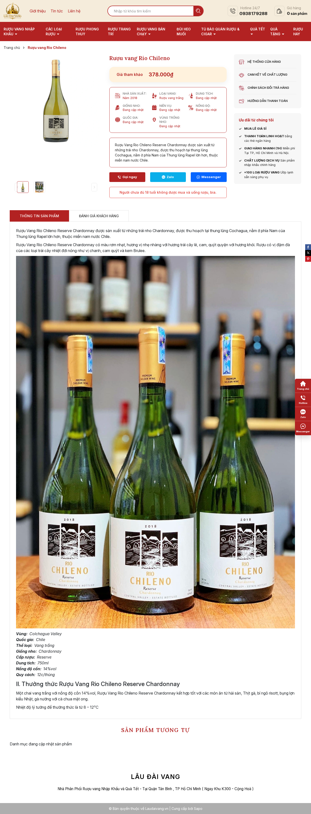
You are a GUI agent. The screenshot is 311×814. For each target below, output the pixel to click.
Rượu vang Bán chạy (151, 31)
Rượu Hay (298, 31)
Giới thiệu (38, 11)
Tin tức (57, 11)
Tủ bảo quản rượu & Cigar (220, 31)
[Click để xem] (56, 100)
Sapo (198, 808)
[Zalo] (168, 177)
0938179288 (253, 13)
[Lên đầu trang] (302, 805)
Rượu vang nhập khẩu (19, 31)
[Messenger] (209, 177)
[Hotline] (127, 177)
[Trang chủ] (303, 386)
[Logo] (12, 10)
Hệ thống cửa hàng (264, 61)
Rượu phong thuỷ (87, 31)
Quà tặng (275, 31)
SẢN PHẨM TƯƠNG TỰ (155, 729)
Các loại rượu (54, 31)
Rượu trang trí (119, 31)
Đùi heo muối (184, 31)
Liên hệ (74, 11)
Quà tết (257, 29)
